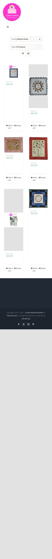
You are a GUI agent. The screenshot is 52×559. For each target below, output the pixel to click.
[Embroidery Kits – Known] (38, 148)
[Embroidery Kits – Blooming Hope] (13, 145)
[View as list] (28, 53)
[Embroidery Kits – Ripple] (38, 198)
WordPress (26, 318)
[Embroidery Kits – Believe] (38, 86)
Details (18, 125)
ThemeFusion (12, 315)
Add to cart (10, 126)
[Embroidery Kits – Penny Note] (13, 220)
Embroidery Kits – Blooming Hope (10, 155)
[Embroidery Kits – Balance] (13, 71)
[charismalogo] (12, 3)
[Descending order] (39, 39)
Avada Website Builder (34, 312)
